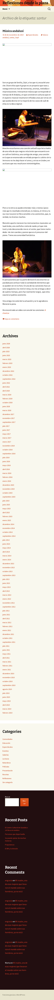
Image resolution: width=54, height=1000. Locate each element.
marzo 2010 (7, 709)
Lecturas (6, 759)
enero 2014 (7, 559)
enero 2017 (7, 442)
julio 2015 (6, 501)
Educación (6, 743)
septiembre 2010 (9, 685)
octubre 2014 (7, 532)
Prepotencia (9, 845)
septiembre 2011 (9, 642)
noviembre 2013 (9, 567)
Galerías (6, 755)
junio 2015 (6, 504)
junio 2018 (6, 406)
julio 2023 (6, 351)
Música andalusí (13, 31)
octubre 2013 (7, 571)
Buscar (7, 797)
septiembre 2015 (9, 497)
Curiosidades (7, 739)
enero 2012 (7, 630)
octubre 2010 (7, 681)
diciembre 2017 (8, 414)
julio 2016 (6, 457)
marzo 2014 (7, 556)
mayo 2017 (7, 434)
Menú (5, 9)
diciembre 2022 (8, 371)
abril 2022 (6, 387)
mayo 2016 (7, 465)
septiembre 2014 (9, 536)
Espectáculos (33, 35)
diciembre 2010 (8, 673)
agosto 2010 (7, 689)
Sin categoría (7, 782)
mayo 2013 (7, 587)
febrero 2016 (7, 477)
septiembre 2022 (9, 379)
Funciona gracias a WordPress (14, 995)
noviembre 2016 (9, 446)
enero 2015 (7, 520)
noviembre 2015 (9, 489)
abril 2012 (6, 618)
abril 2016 (6, 469)
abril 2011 (6, 658)
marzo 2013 (7, 595)
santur (12, 37)
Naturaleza (7, 763)
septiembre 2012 (9, 607)
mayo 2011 (7, 654)
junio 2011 (6, 650)
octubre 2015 (7, 493)
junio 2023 (6, 355)
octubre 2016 (7, 449)
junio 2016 (6, 461)
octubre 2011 (7, 638)
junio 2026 (6, 343)
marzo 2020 (7, 395)
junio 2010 (6, 697)
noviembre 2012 (9, 603)
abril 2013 (6, 591)
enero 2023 (7, 367)
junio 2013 (6, 583)
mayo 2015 (7, 508)
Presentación (8, 770)
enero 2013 (7, 599)
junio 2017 (6, 430)
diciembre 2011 (8, 634)
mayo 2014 (7, 548)
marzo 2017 (7, 438)
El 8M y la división (11, 848)
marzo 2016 (7, 473)
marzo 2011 (7, 662)
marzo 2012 (7, 622)
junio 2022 (6, 383)
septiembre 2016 (9, 453)
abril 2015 (6, 512)
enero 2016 (7, 481)
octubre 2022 (7, 375)
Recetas (6, 774)
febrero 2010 (7, 713)
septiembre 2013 (9, 575)
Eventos (6, 751)
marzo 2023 (7, 359)
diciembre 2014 (8, 524)
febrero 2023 (7, 363)
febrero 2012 (7, 626)
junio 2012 (6, 614)
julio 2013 (6, 579)
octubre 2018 (7, 402)
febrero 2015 (7, 516)
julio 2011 (6, 646)
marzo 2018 (7, 410)
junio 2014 (6, 544)
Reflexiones (7, 778)
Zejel (17, 37)
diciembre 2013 (8, 563)
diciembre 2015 (8, 485)
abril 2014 (6, 552)
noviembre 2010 (9, 677)
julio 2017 (6, 426)
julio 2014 (6, 540)
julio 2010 (6, 693)
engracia (8, 880)
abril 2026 (6, 347)
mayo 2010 (7, 701)
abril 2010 (6, 705)
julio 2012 (6, 611)
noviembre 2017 (9, 418)
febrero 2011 (7, 666)
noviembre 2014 (9, 528)
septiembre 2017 (9, 422)
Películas (6, 766)
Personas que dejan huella (15, 834)
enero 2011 (7, 669)
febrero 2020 (7, 398)
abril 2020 (6, 391)
